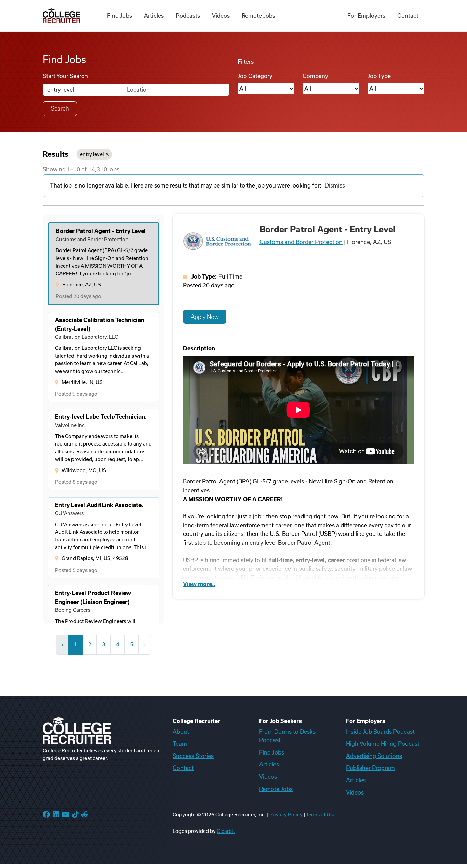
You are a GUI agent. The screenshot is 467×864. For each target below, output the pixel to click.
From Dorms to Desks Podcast (287, 736)
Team (180, 743)
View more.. (199, 584)
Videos (221, 16)
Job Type (379, 76)
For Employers (366, 16)
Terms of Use (320, 814)
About (181, 731)
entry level (92, 154)
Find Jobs (119, 16)
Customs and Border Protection (301, 242)
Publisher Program (370, 768)
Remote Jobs (258, 16)
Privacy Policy (286, 814)
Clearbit (226, 831)
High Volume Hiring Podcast (382, 743)
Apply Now (205, 317)
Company (315, 76)
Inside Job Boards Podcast (380, 731)
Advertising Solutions (374, 756)
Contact (407, 16)
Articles (154, 16)
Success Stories (193, 756)
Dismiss (335, 185)
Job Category (255, 76)
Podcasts (188, 16)
